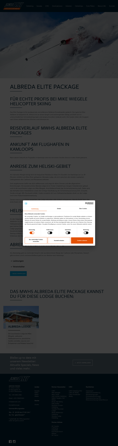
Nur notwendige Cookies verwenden (36, 240)
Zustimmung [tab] (35, 208)
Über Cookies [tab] (83, 208)
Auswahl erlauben (59, 240)
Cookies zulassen (82, 240)
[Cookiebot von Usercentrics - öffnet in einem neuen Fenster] (86, 203)
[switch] (50, 233)
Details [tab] (59, 208)
